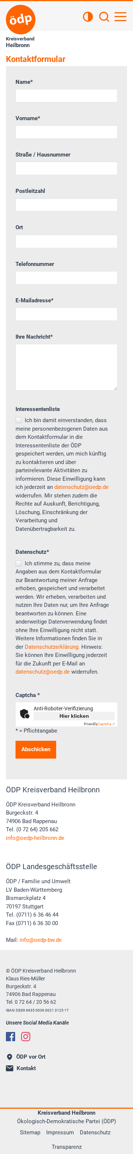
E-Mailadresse (35, 300)
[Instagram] (25, 1036)
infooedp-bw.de (41, 940)
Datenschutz (32, 552)
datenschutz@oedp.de (81, 487)
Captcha (28, 695)
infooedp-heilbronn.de (35, 838)
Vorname (28, 118)
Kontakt (26, 1068)
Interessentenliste (38, 409)
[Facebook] (10, 1036)
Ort (19, 227)
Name (24, 82)
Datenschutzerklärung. (52, 647)
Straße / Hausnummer (43, 154)
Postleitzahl (30, 191)
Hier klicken (74, 716)
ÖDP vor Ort (30, 1056)
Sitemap (30, 1132)
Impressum (60, 1132)
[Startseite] (20, 19)
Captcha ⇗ (99, 724)
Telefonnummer (35, 264)
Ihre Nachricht (34, 336)
